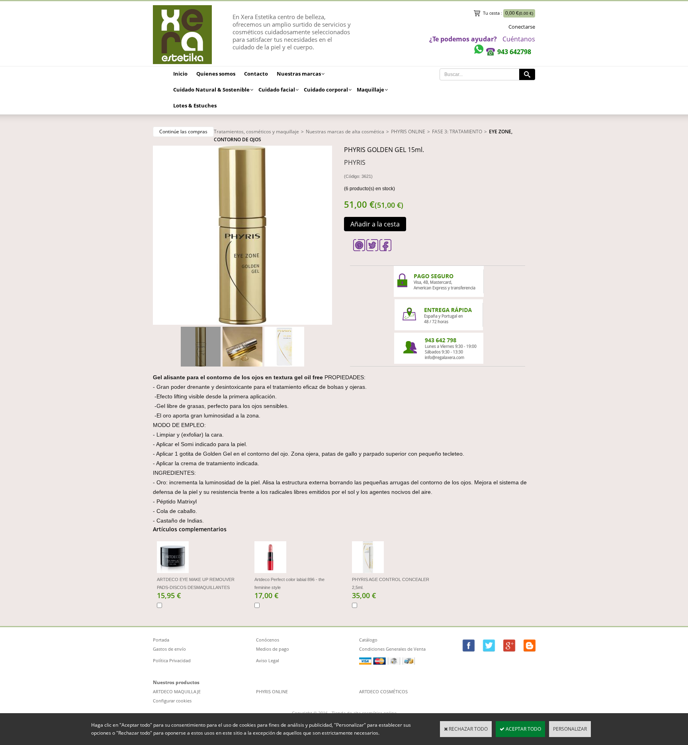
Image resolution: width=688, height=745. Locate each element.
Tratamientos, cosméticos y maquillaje (256, 131)
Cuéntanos (518, 39)
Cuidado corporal (326, 89)
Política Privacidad (172, 660)
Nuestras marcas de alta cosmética (345, 131)
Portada (161, 640)
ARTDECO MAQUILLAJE (177, 691)
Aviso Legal (267, 660)
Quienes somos (215, 73)
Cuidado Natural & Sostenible (211, 89)
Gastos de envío (169, 649)
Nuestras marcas (299, 73)
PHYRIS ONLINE (408, 131)
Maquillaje (370, 89)
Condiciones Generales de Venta (392, 649)
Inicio (180, 73)
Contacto (256, 73)
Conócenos (267, 640)
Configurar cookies (172, 701)
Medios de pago (272, 649)
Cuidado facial (276, 89)
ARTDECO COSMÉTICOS (383, 691)
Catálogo (368, 640)
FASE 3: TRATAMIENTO (457, 131)
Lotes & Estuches (195, 105)
